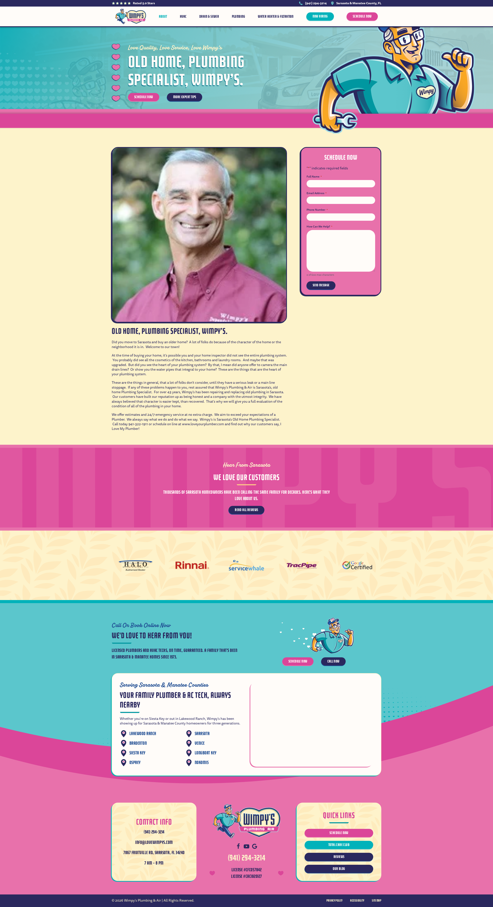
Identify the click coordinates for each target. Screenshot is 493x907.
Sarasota (202, 733)
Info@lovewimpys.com (154, 842)
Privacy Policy (334, 901)
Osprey (135, 762)
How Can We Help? (319, 226)
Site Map (376, 901)
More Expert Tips (184, 97)
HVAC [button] (183, 16)
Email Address (316, 193)
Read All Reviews (246, 509)
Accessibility (357, 901)
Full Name (314, 176)
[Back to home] (130, 16)
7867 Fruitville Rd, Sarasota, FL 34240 (153, 852)
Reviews (339, 856)
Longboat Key (205, 753)
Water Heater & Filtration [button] (275, 16)
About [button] (163, 16)
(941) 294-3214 (316, 3)
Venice (200, 743)
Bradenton (138, 743)
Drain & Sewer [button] (209, 16)
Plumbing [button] (238, 16)
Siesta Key (137, 753)
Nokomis (202, 762)
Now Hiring (320, 16)
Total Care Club (339, 844)
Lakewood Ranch (142, 733)
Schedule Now (362, 16)
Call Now (333, 661)
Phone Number (317, 210)
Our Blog (339, 868)
